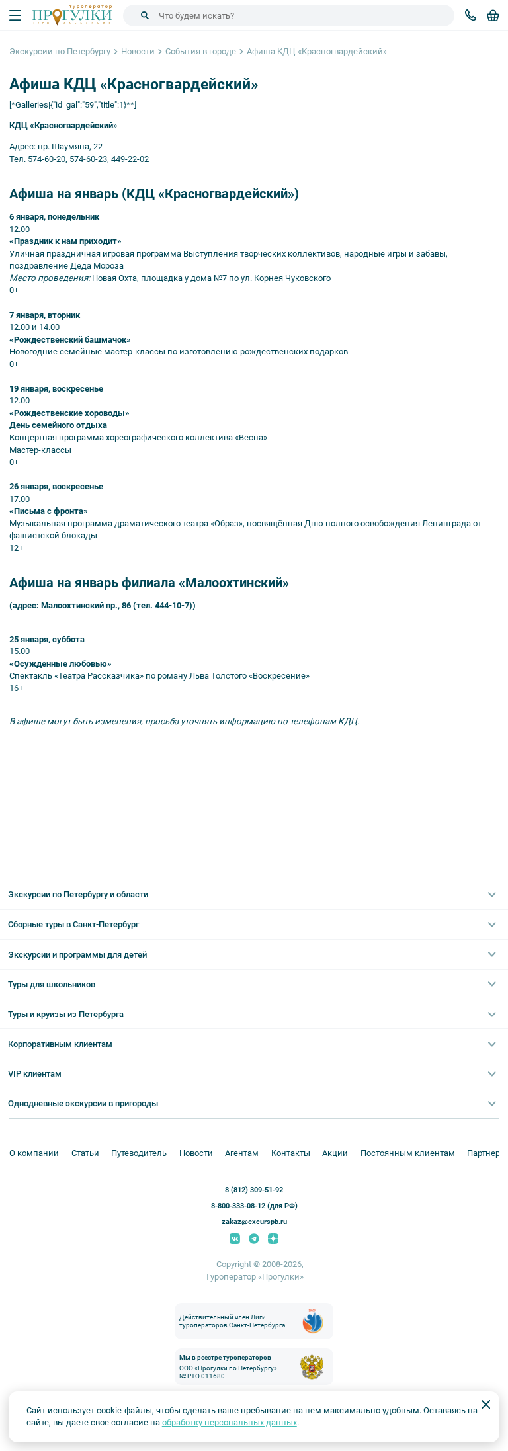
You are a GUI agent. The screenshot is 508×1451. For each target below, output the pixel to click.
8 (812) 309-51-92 (254, 1190)
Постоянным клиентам (407, 1153)
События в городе (200, 51)
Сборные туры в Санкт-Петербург (73, 924)
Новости (138, 51)
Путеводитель (139, 1153)
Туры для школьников (51, 984)
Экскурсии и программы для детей (77, 955)
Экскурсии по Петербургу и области (78, 894)
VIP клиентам (35, 1074)
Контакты (290, 1153)
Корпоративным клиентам (60, 1044)
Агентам (242, 1153)
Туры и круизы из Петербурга (66, 1014)
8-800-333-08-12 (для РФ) (254, 1206)
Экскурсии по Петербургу (59, 51)
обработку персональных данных (229, 1422)
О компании (34, 1153)
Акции (335, 1153)
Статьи (85, 1153)
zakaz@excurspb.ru (254, 1222)
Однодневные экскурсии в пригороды (83, 1103)
